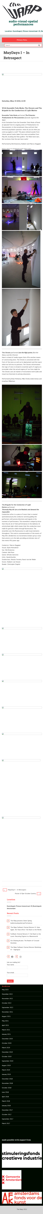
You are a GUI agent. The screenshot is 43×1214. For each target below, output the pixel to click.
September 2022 (7, 1007)
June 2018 (5, 1092)
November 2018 (7, 1083)
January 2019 (6, 1074)
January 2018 (6, 1105)
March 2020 (6, 1048)
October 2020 (6, 1043)
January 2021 (6, 1034)
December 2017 (7, 1110)
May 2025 (5, 990)
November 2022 (7, 998)
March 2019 (6, 1070)
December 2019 (7, 1052)
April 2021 (5, 1025)
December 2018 (7, 1079)
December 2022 (7, 994)
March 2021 (6, 1030)
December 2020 (7, 1039)
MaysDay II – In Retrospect (15, 890)
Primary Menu (22, 40)
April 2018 (5, 1097)
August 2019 (6, 1065)
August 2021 (6, 1016)
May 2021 (5, 1021)
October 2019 (6, 1056)
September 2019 (7, 1061)
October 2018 (6, 1088)
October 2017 (6, 1114)
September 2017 (7, 1119)
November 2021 (7, 1012)
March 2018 (6, 1101)
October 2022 (6, 1003)
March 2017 (6, 1123)
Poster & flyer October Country (27, 893)
